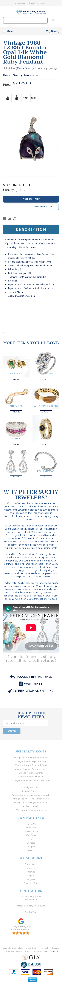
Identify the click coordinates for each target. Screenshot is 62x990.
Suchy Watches (31, 787)
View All (16, 379)
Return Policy (31, 827)
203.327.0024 (31, 912)
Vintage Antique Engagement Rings (31, 757)
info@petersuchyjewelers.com (31, 905)
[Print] (14, 219)
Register (31, 879)
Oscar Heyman (46, 373)
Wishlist (31, 871)
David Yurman (45, 471)
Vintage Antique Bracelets (31, 776)
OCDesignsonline (51, 951)
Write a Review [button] (47, 68)
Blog (31, 839)
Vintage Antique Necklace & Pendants (31, 780)
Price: (7, 84)
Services (31, 842)
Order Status (31, 864)
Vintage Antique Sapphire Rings (31, 761)
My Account (20, 3)
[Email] (9, 219)
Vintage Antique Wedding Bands (31, 769)
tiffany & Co (16, 373)
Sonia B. (16, 438)
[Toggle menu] (4, 31)
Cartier (16, 471)
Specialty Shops (31, 831)
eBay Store (31, 835)
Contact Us (31, 868)
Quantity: (9, 189)
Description (31, 229)
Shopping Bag (31, 883)
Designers (31, 846)
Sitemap (31, 850)
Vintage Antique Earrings (31, 772)
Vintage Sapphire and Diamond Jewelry (31, 795)
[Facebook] (4, 219)
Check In (33, 3)
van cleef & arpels (46, 406)
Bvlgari (46, 438)
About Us (31, 823)
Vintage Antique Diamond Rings (31, 765)
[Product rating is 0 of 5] (9, 68)
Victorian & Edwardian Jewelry (31, 810)
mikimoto (16, 406)
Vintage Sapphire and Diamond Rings (31, 798)
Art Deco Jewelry (31, 806)
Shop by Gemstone (31, 791)
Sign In (44, 3)
